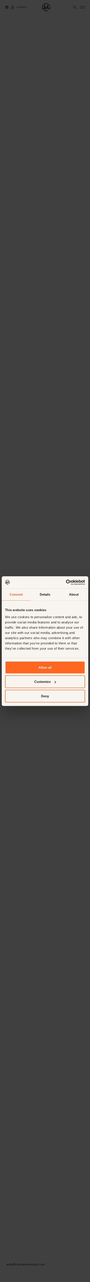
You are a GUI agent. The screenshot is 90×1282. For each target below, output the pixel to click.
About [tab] (74, 594)
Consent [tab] (16, 594)
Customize (42, 682)
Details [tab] (45, 594)
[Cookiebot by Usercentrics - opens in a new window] (66, 582)
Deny (45, 696)
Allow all (45, 667)
